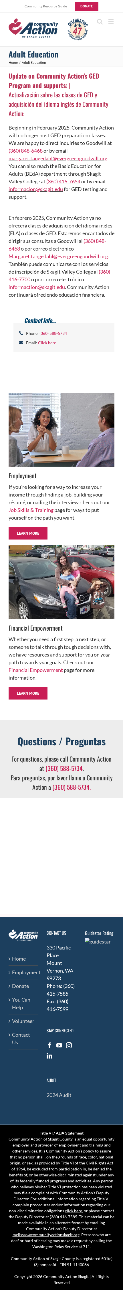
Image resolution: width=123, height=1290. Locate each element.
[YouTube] (59, 1045)
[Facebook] (49, 1045)
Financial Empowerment (36, 670)
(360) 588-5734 (64, 768)
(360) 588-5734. (71, 786)
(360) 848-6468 (26, 150)
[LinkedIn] (49, 1056)
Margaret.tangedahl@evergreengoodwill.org (58, 256)
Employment (23, 972)
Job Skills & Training (31, 510)
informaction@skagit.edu (37, 287)
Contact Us (21, 1038)
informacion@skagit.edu (36, 189)
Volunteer (23, 1021)
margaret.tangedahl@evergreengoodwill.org (58, 158)
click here (73, 1210)
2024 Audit (59, 1095)
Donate (20, 986)
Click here (47, 342)
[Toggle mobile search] (100, 21)
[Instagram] (69, 1045)
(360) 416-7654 (63, 181)
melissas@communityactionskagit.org (46, 1234)
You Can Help (21, 1003)
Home (19, 958)
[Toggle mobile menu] (111, 21)
